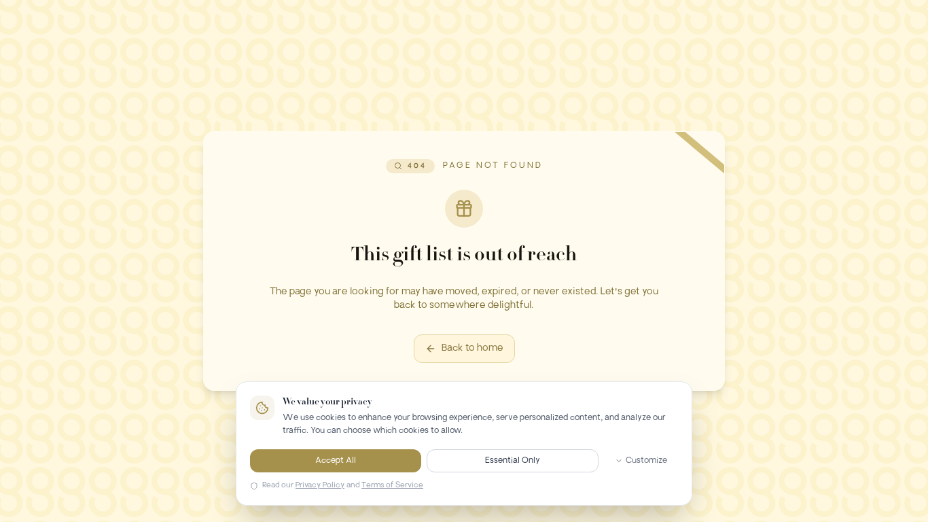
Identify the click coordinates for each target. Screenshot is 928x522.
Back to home (472, 348)
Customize (646, 461)
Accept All (335, 461)
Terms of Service (392, 485)
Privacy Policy (320, 485)
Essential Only (512, 461)
